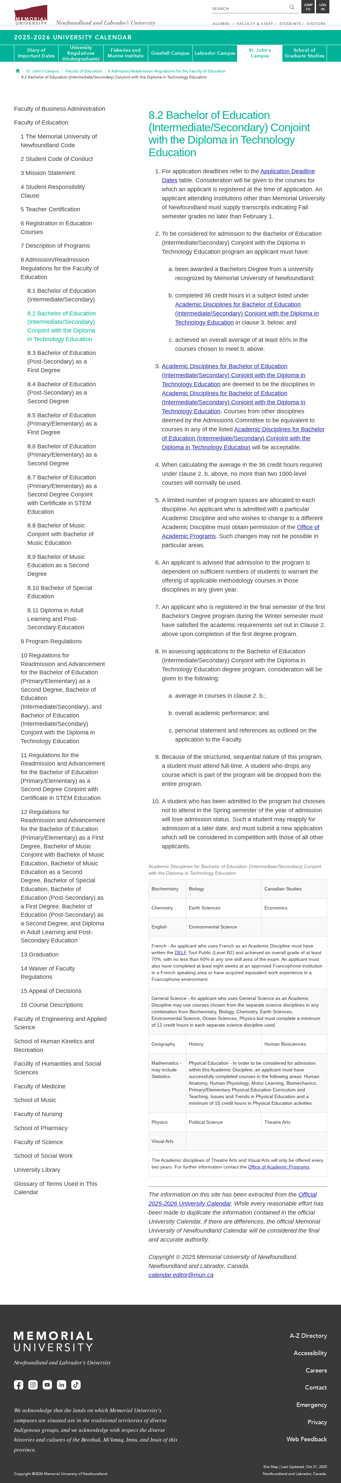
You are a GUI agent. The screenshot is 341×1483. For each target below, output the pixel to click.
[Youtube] (47, 1385)
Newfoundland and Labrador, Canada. (295, 1474)
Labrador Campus (215, 53)
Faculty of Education (41, 122)
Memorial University (85, 16)
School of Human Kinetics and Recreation (54, 1045)
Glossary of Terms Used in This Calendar (55, 1188)
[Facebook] (18, 1385)
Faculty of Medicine (40, 1086)
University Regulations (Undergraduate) (81, 53)
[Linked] (61, 1385)
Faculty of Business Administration (59, 108)
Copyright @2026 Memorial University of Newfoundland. (61, 1474)
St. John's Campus (260, 53)
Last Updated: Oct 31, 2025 (304, 1467)
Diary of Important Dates (36, 53)
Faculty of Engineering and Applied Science (60, 1023)
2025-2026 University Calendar (73, 37)
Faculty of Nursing (38, 1114)
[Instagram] (33, 1385)
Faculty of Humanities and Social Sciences (57, 1068)
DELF (181, 952)
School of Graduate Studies (304, 53)
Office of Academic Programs (278, 1167)
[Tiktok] (76, 1385)
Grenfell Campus (170, 53)
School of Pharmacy (41, 1128)
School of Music (35, 1100)
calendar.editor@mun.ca (181, 1275)
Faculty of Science (38, 1142)
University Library (37, 1170)
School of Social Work (43, 1155)
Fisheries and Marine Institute (125, 53)
